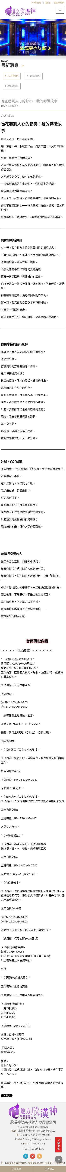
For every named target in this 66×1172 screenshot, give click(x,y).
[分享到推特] (32, 1156)
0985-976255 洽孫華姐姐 (37, 1135)
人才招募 (13, 76)
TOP (58, 1159)
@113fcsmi (38, 1143)
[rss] (39, 1156)
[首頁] (20, 10)
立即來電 (16, 1168)
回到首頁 (37, 2)
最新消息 (35, 76)
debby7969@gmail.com (38, 1139)
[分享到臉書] (25, 1156)
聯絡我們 (59, 2)
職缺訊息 (13, 86)
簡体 (47, 2)
